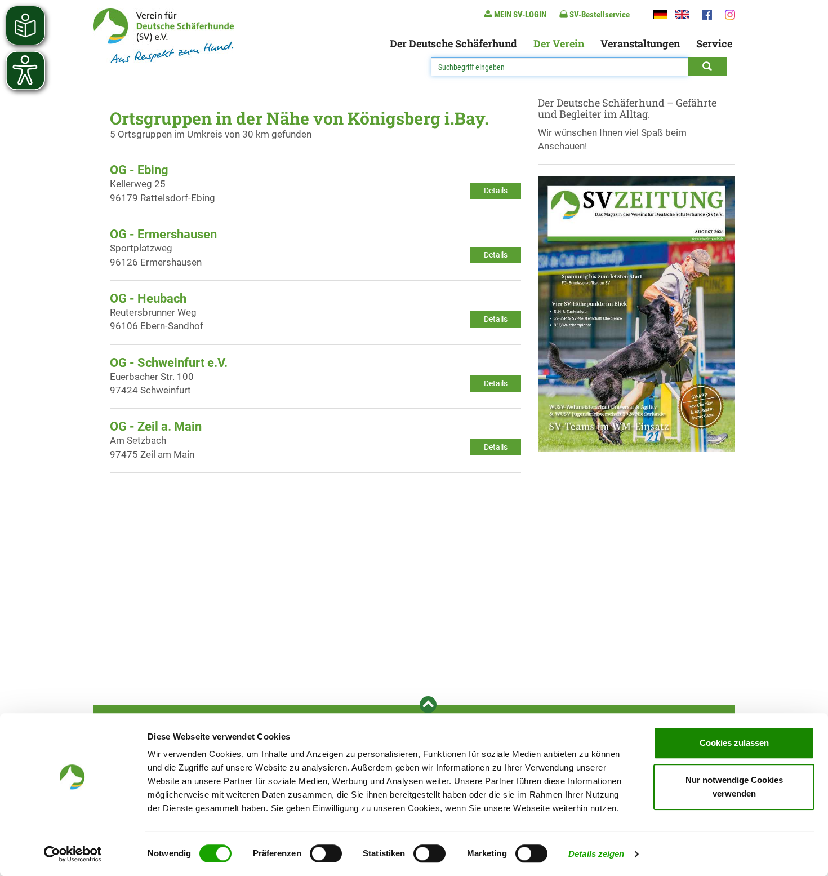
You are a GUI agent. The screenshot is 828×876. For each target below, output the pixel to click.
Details (496, 190)
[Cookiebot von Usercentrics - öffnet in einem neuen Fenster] (73, 854)
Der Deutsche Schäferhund (453, 43)
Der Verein (558, 43)
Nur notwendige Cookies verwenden (734, 786)
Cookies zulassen (734, 742)
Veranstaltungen (640, 43)
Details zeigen (596, 854)
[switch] (326, 853)
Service (714, 43)
